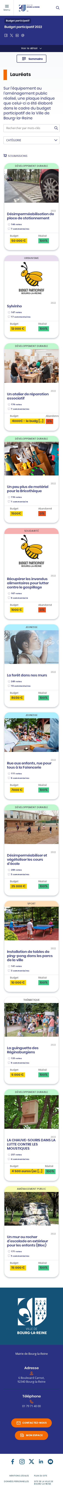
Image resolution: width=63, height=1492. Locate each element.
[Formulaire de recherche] (57, 8)
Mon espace (34, 1435)
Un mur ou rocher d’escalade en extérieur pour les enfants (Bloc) (27, 1241)
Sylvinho (14, 306)
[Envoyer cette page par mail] (22, 35)
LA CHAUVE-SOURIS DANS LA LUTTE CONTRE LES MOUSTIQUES (31, 1144)
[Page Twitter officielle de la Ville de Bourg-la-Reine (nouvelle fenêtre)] (31, 1461)
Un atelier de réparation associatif (28, 396)
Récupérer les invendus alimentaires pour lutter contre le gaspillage (28, 583)
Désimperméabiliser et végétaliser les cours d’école (27, 860)
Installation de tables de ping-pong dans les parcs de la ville (30, 956)
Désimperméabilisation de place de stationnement (30, 216)
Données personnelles (16, 1481)
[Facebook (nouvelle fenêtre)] (12, 1461)
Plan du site (40, 1476)
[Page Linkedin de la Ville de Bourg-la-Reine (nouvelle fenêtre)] (41, 1461)
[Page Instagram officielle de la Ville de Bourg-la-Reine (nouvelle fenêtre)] (22, 1461)
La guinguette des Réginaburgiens (22, 1050)
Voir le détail (29, 48)
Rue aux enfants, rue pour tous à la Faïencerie (29, 765)
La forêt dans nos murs (27, 675)
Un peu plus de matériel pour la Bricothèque (27, 489)
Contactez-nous (34, 1423)
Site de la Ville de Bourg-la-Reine (43, 1483)
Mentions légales (19, 1476)
